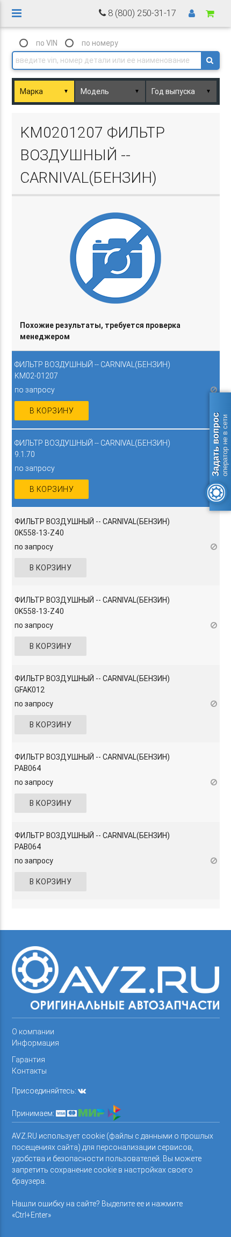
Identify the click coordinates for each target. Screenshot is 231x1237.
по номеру (100, 43)
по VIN (46, 43)
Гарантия (28, 1059)
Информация (35, 1043)
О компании (33, 1031)
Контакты (29, 1071)
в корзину (52, 411)
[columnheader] (116, 331)
